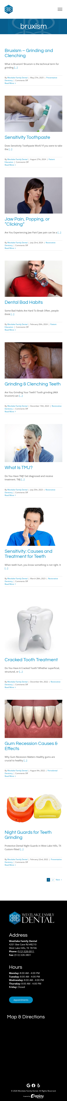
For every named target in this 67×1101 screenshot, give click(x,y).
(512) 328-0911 (26, 951)
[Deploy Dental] (37, 1096)
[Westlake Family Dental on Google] (28, 1086)
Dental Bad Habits (24, 302)
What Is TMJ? (19, 467)
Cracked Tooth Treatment (31, 660)
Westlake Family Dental (17, 77)
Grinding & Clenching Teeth (33, 384)
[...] (16, 67)
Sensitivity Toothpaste (27, 137)
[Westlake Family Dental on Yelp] (38, 1086)
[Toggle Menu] (60, 9)
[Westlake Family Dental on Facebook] (33, 1086)
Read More (9, 83)
